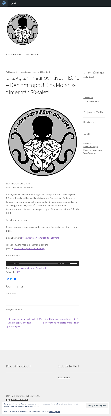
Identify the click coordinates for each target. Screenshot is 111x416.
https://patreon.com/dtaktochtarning (40, 237)
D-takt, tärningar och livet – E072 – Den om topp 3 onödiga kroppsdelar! (61, 320)
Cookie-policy (54, 412)
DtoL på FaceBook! (18, 366)
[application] (42, 263)
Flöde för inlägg (90, 146)
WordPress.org (90, 153)
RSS (18, 272)
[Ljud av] (67, 263)
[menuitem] (4, 3)
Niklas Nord (44, 72)
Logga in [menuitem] (13, 3)
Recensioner (32, 54)
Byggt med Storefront (17, 399)
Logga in (87, 143)
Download (41, 268)
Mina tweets (88, 122)
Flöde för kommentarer (93, 150)
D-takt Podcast (13, 54)
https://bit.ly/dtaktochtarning (29, 248)
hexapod (18, 309)
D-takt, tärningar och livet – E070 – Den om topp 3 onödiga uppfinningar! (24, 322)
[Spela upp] (9, 263)
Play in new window (24, 268)
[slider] (74, 263)
